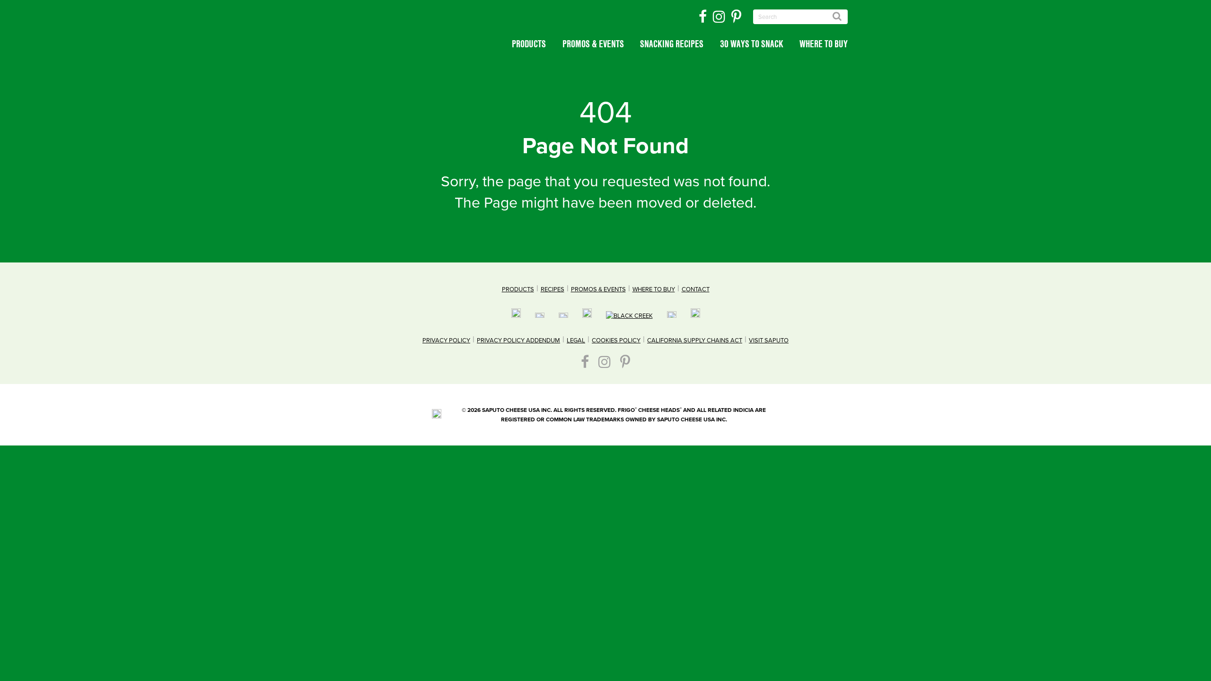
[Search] (837, 16)
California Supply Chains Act (694, 340)
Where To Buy (823, 43)
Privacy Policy (446, 340)
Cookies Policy (616, 340)
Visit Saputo (769, 340)
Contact (696, 289)
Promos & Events (593, 43)
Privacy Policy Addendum (518, 340)
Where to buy (653, 289)
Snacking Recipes (671, 43)
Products (529, 43)
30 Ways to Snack (751, 43)
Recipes (552, 289)
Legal (576, 340)
